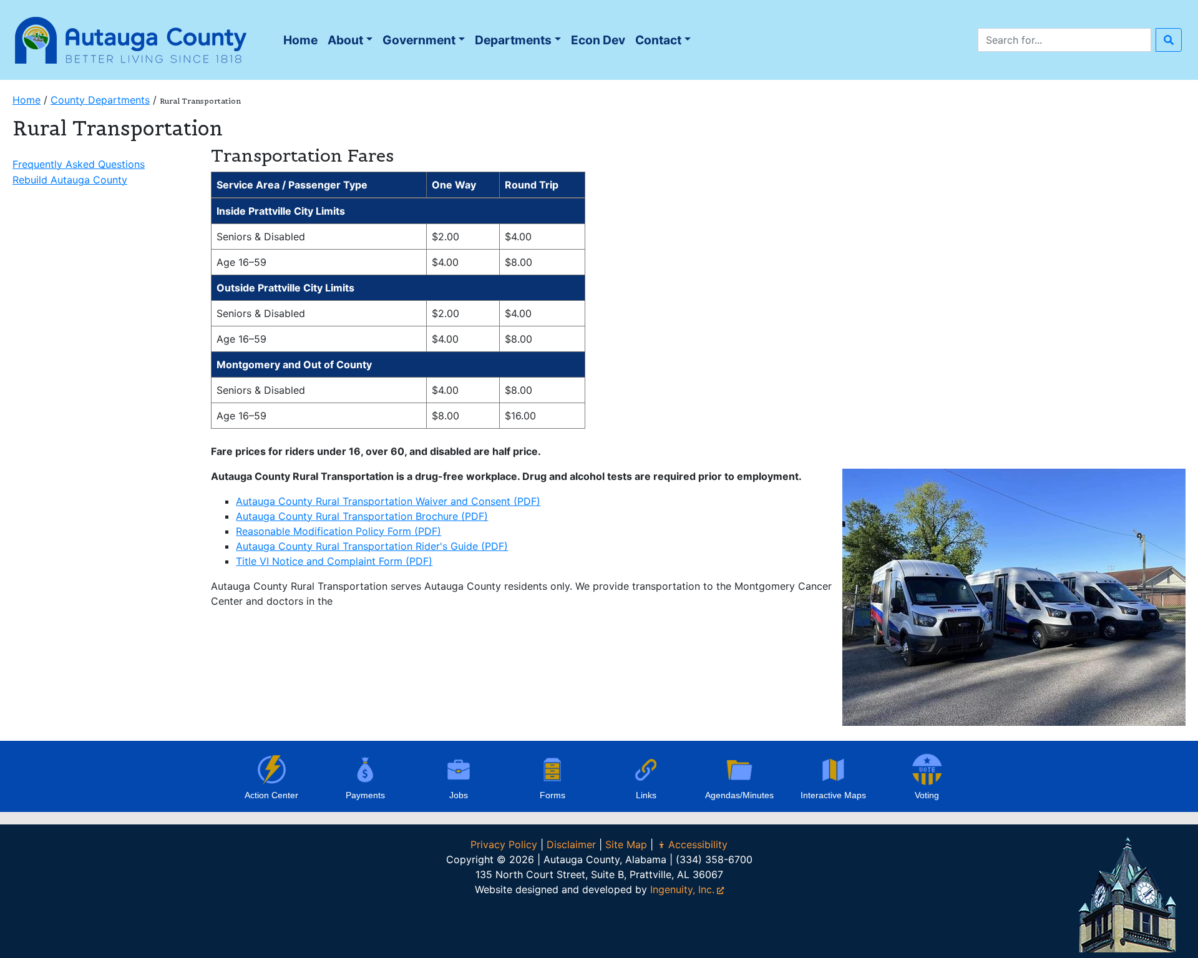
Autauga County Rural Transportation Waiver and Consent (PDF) (388, 501)
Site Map (626, 844)
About (345, 39)
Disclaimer (571, 844)
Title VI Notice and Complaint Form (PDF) (334, 561)
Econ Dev (598, 39)
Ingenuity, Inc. (682, 889)
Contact (658, 39)
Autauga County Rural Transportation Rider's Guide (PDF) (372, 546)
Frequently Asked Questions (78, 164)
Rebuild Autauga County (69, 180)
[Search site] (1169, 40)
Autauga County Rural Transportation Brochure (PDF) (362, 516)
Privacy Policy (503, 844)
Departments (513, 39)
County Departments (100, 100)
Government (418, 39)
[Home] (131, 38)
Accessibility (698, 844)
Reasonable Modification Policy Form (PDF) (338, 531)
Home (303, 43)
